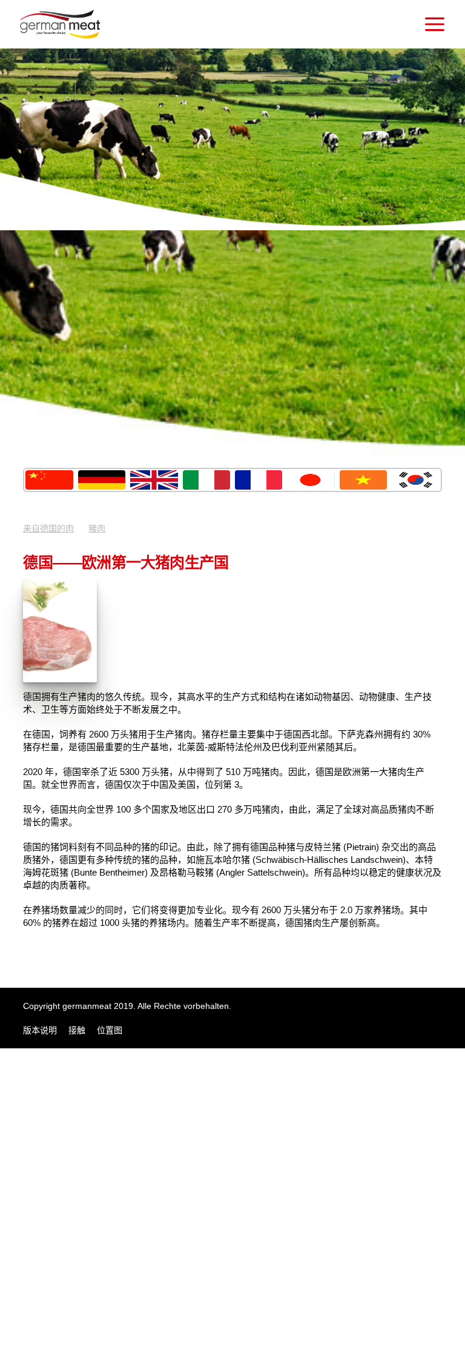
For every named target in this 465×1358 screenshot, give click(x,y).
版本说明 (40, 1030)
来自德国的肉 (48, 528)
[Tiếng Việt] (363, 480)
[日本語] (311, 480)
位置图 (109, 1030)
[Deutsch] (102, 480)
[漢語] (49, 480)
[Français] (258, 480)
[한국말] (415, 480)
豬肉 (96, 528)
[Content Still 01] (60, 679)
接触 (76, 1030)
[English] (154, 480)
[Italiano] (206, 480)
